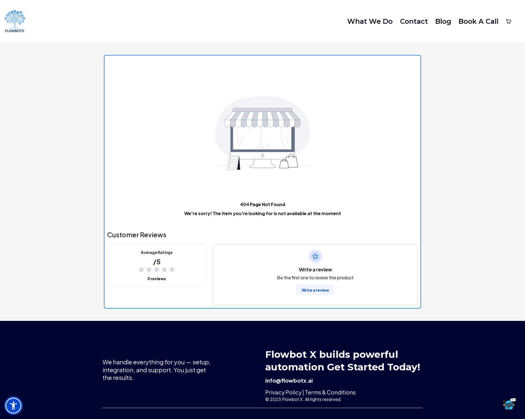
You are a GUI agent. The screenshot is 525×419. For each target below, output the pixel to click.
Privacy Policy (283, 392)
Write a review (315, 290)
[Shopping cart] (508, 21)
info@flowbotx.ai (289, 380)
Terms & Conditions (330, 392)
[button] (13, 406)
